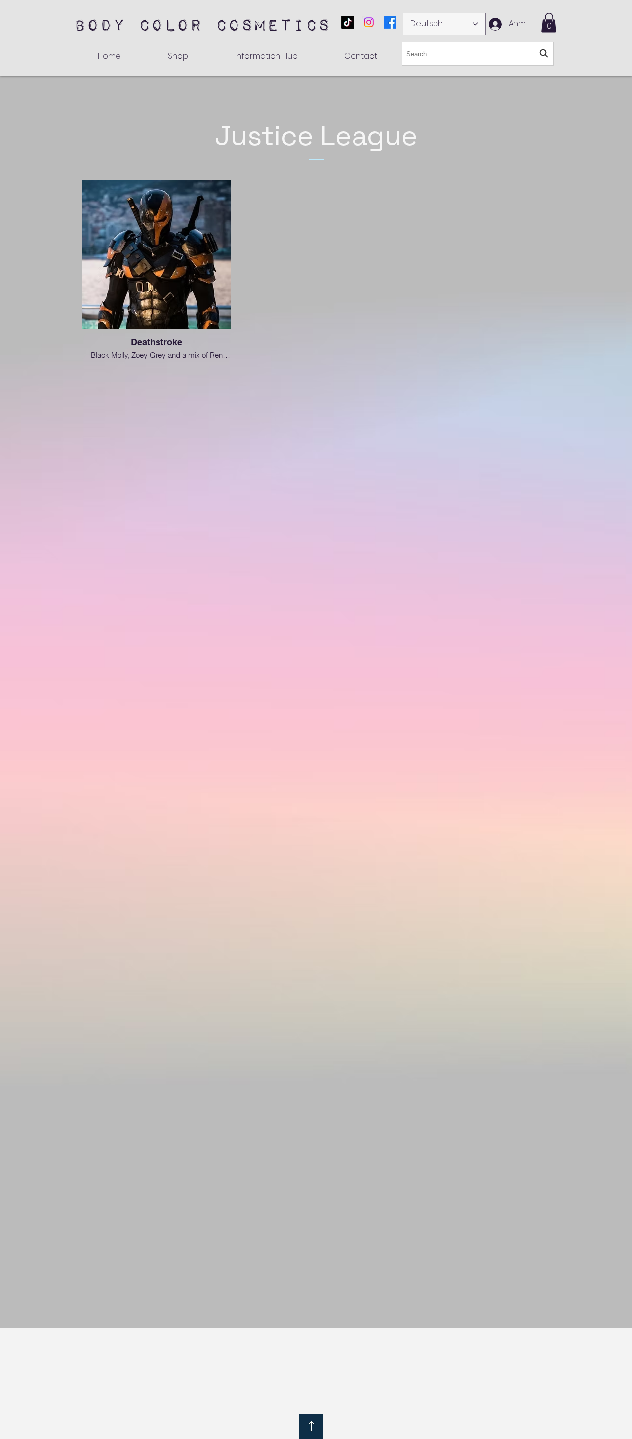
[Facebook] (390, 22)
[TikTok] (347, 22)
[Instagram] (368, 22)
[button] (549, 22)
